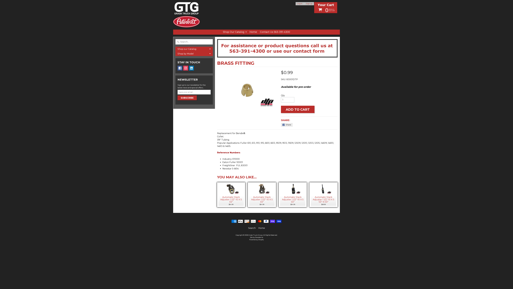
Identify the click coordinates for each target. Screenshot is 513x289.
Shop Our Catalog (233, 32)
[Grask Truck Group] (186, 14)
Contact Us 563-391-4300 (275, 32)
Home (253, 32)
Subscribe (187, 98)
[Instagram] (185, 68)
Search (252, 228)
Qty (283, 95)
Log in (299, 4)
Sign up (309, 4)
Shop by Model (186, 53)
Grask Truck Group (255, 235)
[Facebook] (180, 68)
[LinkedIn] (191, 68)
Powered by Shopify (256, 240)
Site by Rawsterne (256, 237)
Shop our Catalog (187, 49)
